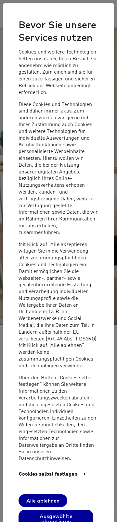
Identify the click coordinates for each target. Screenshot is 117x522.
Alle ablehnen (42, 500)
